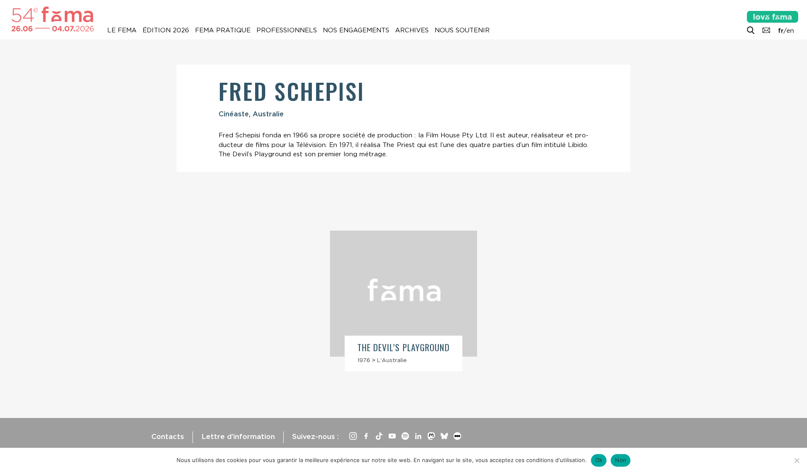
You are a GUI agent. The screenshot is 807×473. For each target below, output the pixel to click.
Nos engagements (356, 30)
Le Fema (122, 30)
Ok (599, 460)
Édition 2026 (165, 30)
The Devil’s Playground (403, 347)
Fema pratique (223, 30)
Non (620, 460)
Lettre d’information (238, 436)
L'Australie (392, 360)
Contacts (167, 436)
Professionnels (286, 30)
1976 (363, 360)
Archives (412, 30)
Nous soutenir (462, 30)
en (790, 30)
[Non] (796, 460)
